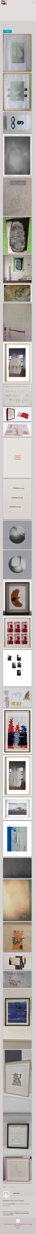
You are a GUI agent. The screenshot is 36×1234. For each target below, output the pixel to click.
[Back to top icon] (18, 1221)
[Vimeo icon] (17, 1228)
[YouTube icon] (19, 1228)
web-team (16, 1193)
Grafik (7, 31)
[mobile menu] (33, 2)
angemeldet (11, 1204)
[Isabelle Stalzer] (4, 2)
